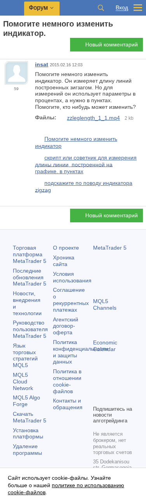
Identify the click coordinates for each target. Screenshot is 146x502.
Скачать (29, 417)
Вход (122, 8)
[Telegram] (110, 385)
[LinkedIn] (110, 398)
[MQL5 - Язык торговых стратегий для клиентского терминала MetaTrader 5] (12, 8)
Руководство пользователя (30, 329)
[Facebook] (97, 385)
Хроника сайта (63, 260)
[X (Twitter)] (122, 385)
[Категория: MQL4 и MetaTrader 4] (15, 47)
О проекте (66, 248)
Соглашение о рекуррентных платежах (71, 299)
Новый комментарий (111, 44)
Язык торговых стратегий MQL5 (25, 355)
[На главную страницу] (5, 47)
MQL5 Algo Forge (26, 400)
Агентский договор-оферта (65, 326)
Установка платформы (28, 433)
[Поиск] (101, 7)
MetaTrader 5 (110, 248)
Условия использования (72, 277)
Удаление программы (27, 449)
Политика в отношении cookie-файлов (67, 381)
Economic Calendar (105, 345)
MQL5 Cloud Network (23, 381)
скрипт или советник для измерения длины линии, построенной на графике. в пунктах (86, 164)
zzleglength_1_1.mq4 (93, 118)
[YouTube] (97, 398)
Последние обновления (29, 277)
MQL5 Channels (104, 304)
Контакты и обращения (68, 403)
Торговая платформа (29, 254)
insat (41, 64)
